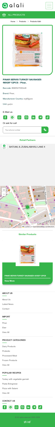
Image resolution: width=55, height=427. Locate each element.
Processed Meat (9, 355)
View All (5, 332)
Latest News (7, 304)
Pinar (4, 323)
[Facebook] (5, 117)
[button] (27, 207)
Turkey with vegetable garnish (15, 379)
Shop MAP (27, 207)
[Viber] (26, 117)
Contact (5, 309)
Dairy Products (9, 346)
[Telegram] (40, 117)
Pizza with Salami (10, 388)
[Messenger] (12, 117)
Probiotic (22, 21)
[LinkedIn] (33, 117)
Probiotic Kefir (35, 21)
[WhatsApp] (19, 117)
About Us (6, 299)
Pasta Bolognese (9, 383)
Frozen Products (9, 360)
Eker (4, 327)
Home (13, 21)
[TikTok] (48, 117)
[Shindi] (27, 422)
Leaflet (27, 226)
